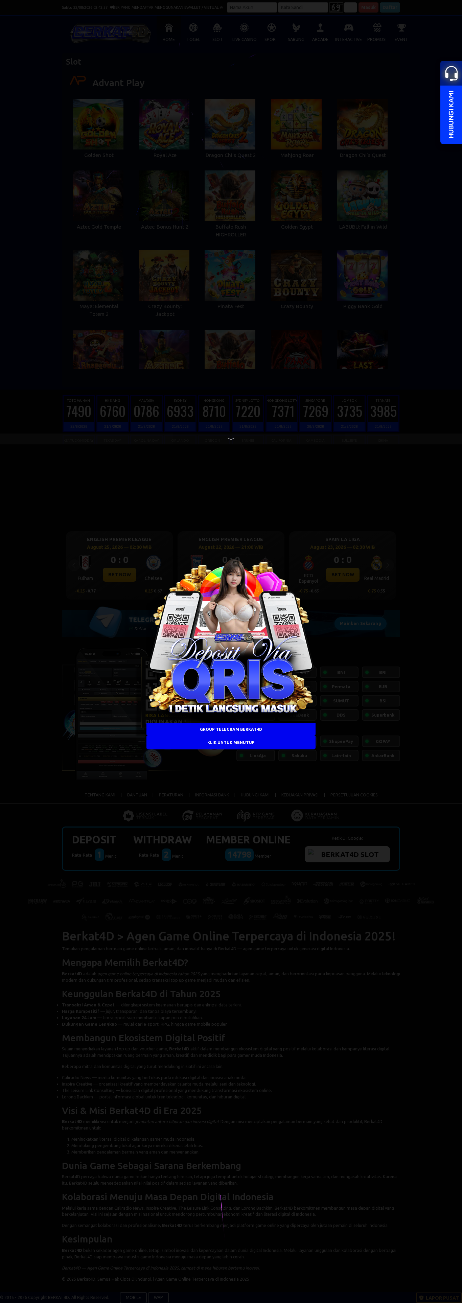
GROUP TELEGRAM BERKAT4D (231, 729)
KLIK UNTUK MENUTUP (231, 742)
